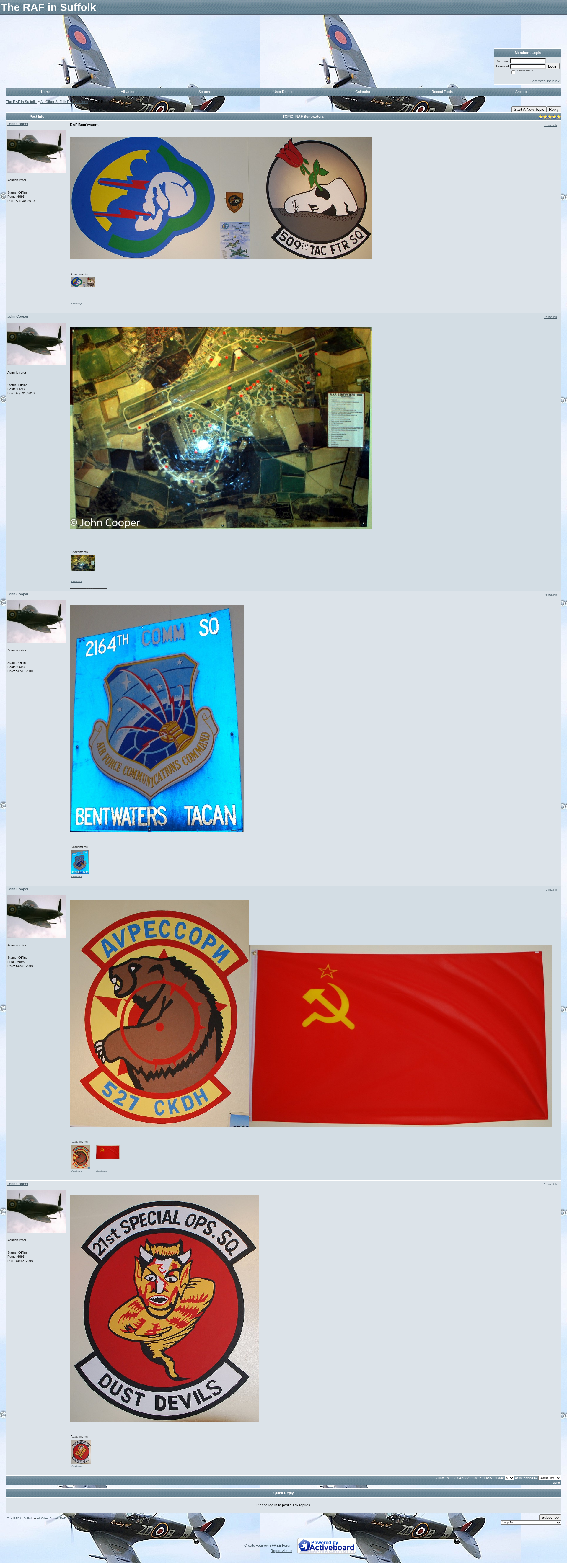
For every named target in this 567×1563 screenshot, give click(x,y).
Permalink (550, 125)
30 (475, 1477)
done (556, 1482)
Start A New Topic (529, 109)
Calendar (362, 92)
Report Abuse (281, 1551)
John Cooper (17, 124)
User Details (283, 92)
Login (552, 66)
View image (76, 303)
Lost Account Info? (545, 81)
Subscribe (550, 1517)
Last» (488, 1477)
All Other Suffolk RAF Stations (64, 102)
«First (440, 1477)
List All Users (125, 92)
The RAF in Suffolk (21, 102)
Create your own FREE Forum (268, 1546)
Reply (554, 109)
